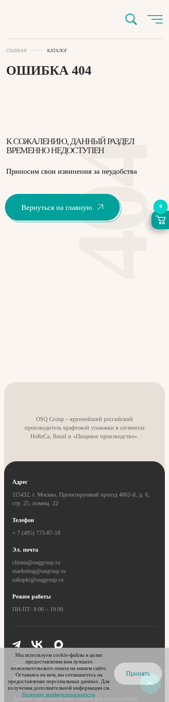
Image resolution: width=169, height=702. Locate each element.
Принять (138, 673)
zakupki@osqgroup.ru (38, 580)
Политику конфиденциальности (58, 694)
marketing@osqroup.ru (39, 571)
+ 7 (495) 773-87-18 (36, 533)
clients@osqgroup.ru (36, 562)
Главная (16, 50)
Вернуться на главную (56, 207)
